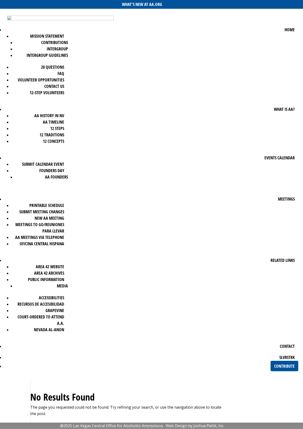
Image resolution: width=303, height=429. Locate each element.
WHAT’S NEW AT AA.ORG (142, 4)
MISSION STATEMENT (47, 36)
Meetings (286, 199)
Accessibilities (51, 297)
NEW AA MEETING (49, 218)
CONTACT (287, 346)
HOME (290, 29)
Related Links (283, 260)
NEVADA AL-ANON (49, 329)
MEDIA (62, 286)
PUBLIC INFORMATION (46, 279)
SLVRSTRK (287, 357)
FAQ (61, 73)
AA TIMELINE (53, 122)
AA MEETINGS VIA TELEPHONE (39, 237)
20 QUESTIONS (52, 67)
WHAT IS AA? (284, 109)
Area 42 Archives (49, 273)
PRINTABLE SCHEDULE (46, 205)
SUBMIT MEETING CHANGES (41, 211)
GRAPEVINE (54, 310)
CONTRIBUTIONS (54, 42)
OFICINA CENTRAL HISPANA (42, 243)
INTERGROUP (57, 49)
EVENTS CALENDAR (279, 158)
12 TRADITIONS (52, 135)
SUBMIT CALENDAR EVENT (43, 164)
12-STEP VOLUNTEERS (47, 92)
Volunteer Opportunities (41, 80)
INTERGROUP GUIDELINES (47, 55)
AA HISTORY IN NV (49, 115)
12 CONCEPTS (53, 141)
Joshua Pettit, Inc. (208, 425)
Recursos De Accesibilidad (41, 304)
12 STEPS (57, 128)
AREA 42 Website (50, 266)
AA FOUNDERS (56, 177)
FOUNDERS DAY (51, 170)
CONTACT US (54, 86)
